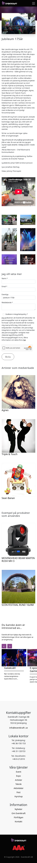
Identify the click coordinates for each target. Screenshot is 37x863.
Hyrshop (18, 796)
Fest (18, 792)
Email (4, 286)
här (24, 340)
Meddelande (7, 302)
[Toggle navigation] (33, 3)
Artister (18, 780)
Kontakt (18, 821)
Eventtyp (5, 294)
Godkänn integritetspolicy (16, 314)
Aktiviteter (18, 788)
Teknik (18, 784)
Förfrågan (18, 817)
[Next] (9, 646)
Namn (5, 278)
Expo (18, 775)
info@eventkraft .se (18, 727)
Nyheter (18, 809)
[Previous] (4, 646)
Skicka (8, 356)
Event (18, 771)
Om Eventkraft (18, 813)
